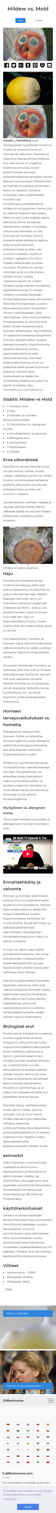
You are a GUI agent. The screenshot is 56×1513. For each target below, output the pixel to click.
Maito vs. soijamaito (17, 1313)
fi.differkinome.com (17, 1473)
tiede (20, 20)
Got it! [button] (28, 1507)
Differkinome (13, 1400)
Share (39, 20)
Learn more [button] (9, 1499)
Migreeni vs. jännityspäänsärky (23, 1385)
